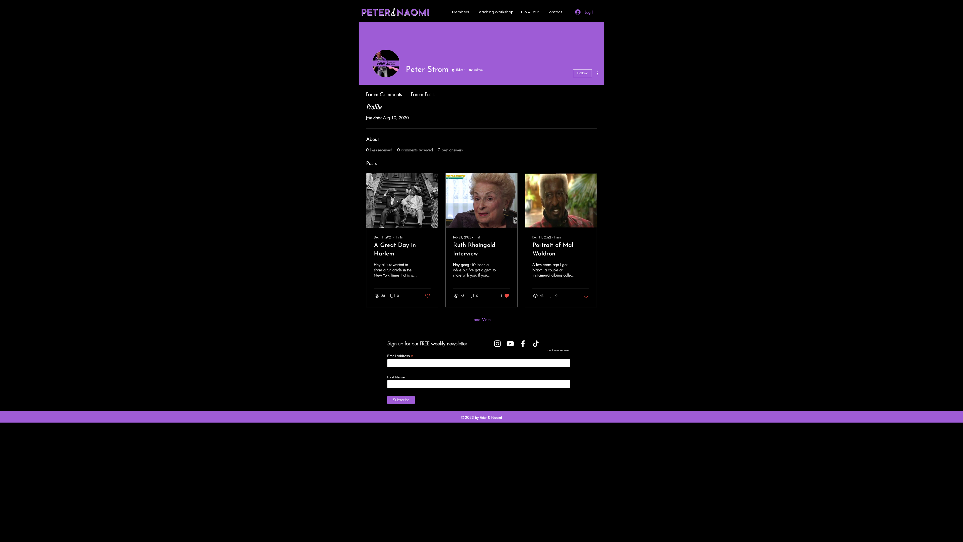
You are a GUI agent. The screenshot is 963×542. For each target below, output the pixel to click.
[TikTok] (535, 343)
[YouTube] (510, 343)
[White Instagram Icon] (497, 343)
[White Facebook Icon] (523, 343)
